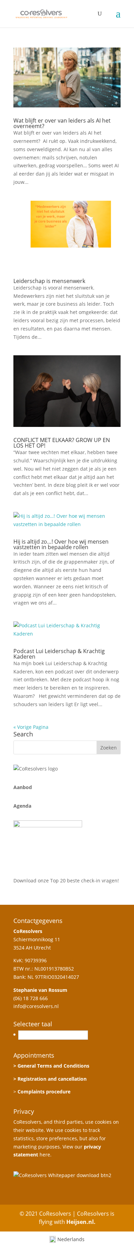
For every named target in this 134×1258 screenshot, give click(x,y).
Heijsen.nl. (81, 1222)
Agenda (22, 806)
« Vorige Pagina (30, 727)
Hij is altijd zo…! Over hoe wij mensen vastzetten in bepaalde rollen (61, 544)
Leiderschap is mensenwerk (49, 281)
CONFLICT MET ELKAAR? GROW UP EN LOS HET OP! (61, 442)
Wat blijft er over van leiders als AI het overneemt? (62, 123)
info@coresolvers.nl (36, 1006)
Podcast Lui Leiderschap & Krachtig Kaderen (59, 653)
